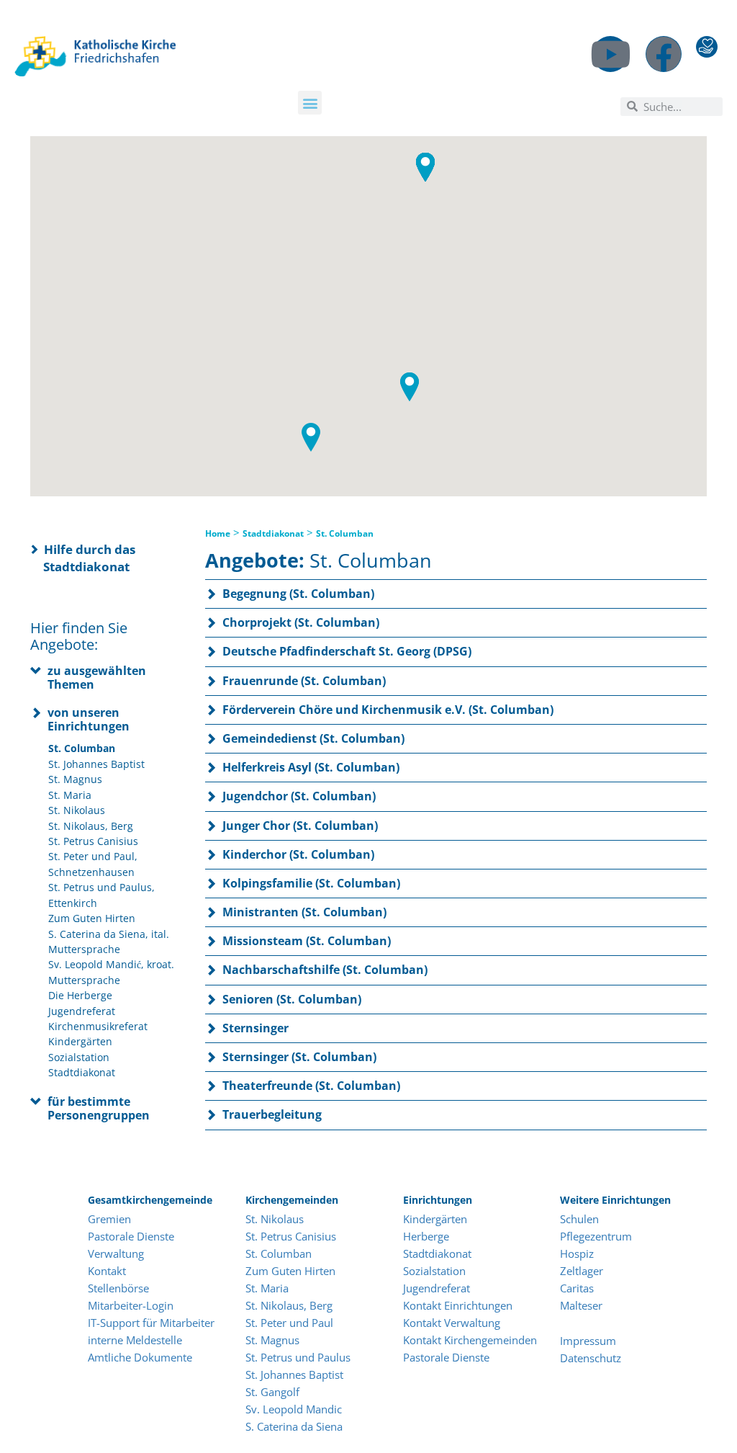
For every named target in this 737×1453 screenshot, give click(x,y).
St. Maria (69, 795)
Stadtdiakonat (81, 1072)
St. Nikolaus (76, 810)
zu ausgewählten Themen (97, 677)
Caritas (577, 1288)
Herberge (426, 1236)
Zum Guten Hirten (91, 918)
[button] (310, 103)
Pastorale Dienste (131, 1236)
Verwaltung (116, 1253)
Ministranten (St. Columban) (304, 912)
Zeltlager (581, 1271)
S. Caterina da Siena (294, 1426)
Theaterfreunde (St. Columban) (311, 1086)
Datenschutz (590, 1358)
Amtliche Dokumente (140, 1357)
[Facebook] (664, 54)
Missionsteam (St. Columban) (306, 941)
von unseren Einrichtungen (89, 719)
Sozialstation (78, 1057)
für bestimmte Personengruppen (99, 1108)
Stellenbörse (118, 1288)
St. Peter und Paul (289, 1322)
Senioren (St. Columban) (291, 999)
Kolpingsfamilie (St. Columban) (311, 883)
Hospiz (578, 1253)
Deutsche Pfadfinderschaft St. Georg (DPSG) (346, 651)
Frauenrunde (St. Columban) (304, 681)
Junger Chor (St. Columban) (300, 825)
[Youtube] (610, 54)
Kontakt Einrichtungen (457, 1305)
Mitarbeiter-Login (132, 1305)
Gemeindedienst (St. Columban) (313, 738)
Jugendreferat (81, 1011)
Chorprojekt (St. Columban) (300, 622)
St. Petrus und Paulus (298, 1357)
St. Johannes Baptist (96, 764)
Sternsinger (255, 1028)
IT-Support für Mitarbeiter (151, 1322)
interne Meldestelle (135, 1340)
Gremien (109, 1219)
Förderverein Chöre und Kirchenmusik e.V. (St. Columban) (387, 709)
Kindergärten (80, 1041)
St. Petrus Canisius (93, 841)
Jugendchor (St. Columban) (299, 796)
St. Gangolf (272, 1392)
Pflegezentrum (596, 1236)
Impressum (588, 1340)
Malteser (581, 1305)
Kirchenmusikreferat (98, 1026)
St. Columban (81, 748)
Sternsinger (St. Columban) (299, 1057)
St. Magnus (75, 779)
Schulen (579, 1219)
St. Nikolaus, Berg (90, 826)
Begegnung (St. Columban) (298, 594)
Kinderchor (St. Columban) (298, 854)
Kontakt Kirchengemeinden (470, 1340)
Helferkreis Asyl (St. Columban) (310, 767)
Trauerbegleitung (272, 1114)
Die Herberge (80, 995)
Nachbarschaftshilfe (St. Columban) (325, 970)
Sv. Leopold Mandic (293, 1409)
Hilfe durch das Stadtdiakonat (89, 558)
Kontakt (107, 1271)
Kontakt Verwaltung (451, 1322)
